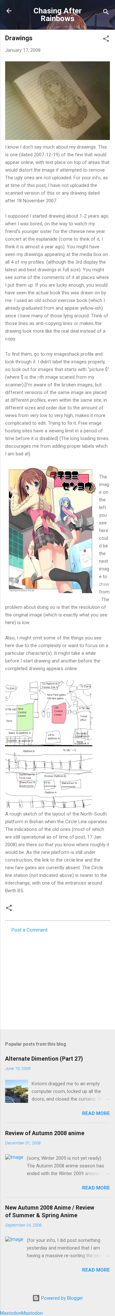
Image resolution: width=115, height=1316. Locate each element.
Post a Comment (30, 930)
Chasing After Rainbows (58, 14)
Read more (96, 1113)
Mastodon (10, 1313)
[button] (106, 40)
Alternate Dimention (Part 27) (44, 1058)
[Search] (106, 13)
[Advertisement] (57, 979)
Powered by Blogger (61, 1298)
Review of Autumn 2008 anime (44, 1133)
